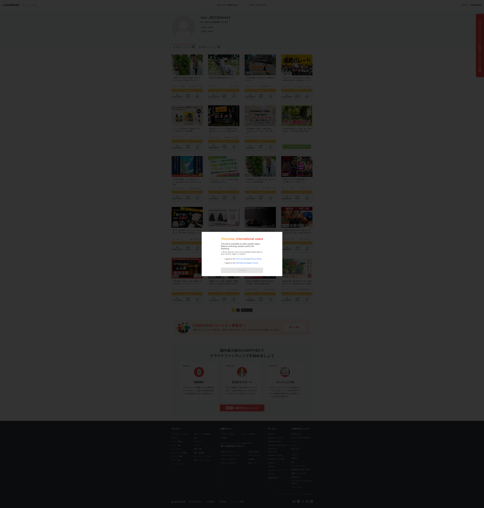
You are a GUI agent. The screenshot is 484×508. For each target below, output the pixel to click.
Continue (242, 270)
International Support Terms (247, 263)
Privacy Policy (255, 259)
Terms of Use (241, 259)
